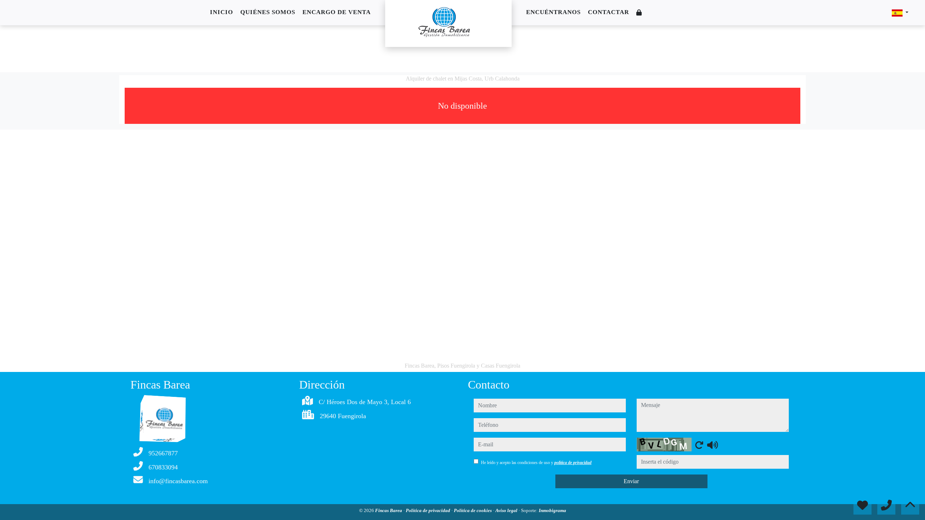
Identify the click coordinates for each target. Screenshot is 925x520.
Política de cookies (473, 510)
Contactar (608, 12)
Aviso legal (507, 510)
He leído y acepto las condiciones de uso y (536, 462)
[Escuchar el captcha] (712, 445)
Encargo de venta (336, 12)
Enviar (631, 481)
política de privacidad (572, 462)
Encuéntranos (553, 12)
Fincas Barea (389, 510)
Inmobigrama (552, 510)
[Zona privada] (639, 12)
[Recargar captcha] (699, 445)
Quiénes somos (267, 12)
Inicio (221, 12)
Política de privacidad (428, 510)
